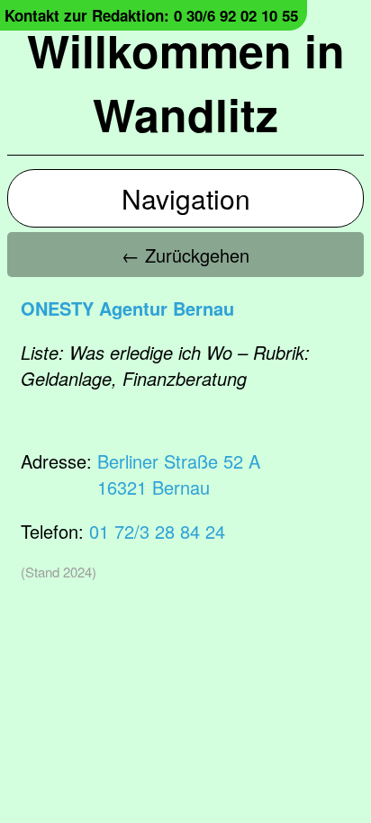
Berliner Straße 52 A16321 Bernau (178, 474)
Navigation (186, 198)
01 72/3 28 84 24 (157, 531)
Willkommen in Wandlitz (186, 82)
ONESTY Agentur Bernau (127, 308)
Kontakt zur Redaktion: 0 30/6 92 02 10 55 (151, 15)
